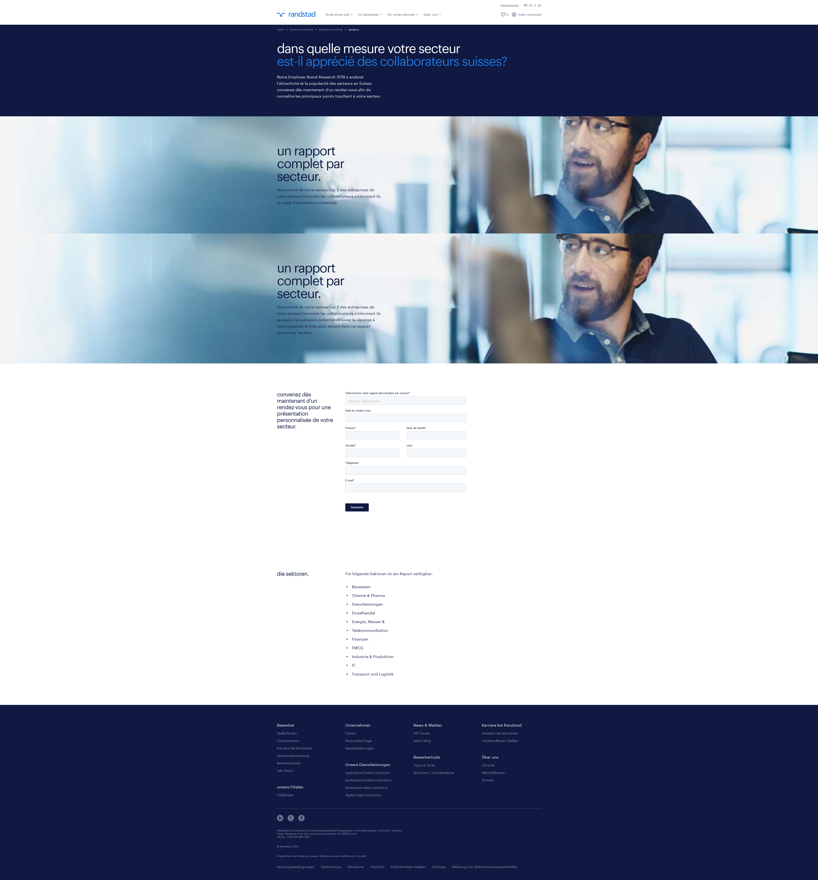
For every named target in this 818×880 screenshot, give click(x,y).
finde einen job (337, 14)
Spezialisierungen (359, 748)
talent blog (422, 741)
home (280, 29)
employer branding (301, 29)
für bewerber (368, 14)
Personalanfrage (358, 741)
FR (530, 5)
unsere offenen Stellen (500, 741)
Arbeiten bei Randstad (500, 733)
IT (535, 5)
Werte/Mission (493, 773)
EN (539, 5)
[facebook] (301, 820)
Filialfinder (285, 795)
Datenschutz (331, 867)
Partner (488, 780)
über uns (430, 14)
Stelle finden (287, 733)
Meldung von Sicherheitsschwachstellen (484, 867)
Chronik (488, 765)
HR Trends (421, 733)
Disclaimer (356, 867)
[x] (291, 820)
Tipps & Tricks (424, 765)
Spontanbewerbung (293, 755)
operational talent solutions (367, 773)
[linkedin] (280, 820)
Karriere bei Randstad (294, 748)
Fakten (350, 733)
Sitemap (439, 867)
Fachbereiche (288, 741)
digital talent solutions (363, 795)
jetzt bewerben (510, 5)
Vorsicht (377, 867)
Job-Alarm (285, 770)
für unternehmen (401, 14)
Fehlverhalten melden (408, 867)
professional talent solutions (368, 780)
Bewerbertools (288, 763)
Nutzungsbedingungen (295, 867)
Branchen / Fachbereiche (433, 773)
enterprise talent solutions (366, 787)
